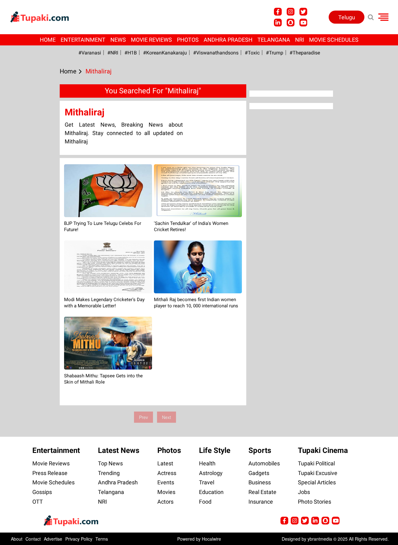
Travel (206, 482)
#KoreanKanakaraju (165, 53)
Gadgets (258, 473)
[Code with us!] (290, 22)
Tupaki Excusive (317, 473)
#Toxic (252, 53)
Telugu (346, 17)
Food (205, 501)
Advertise (53, 539)
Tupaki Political (316, 463)
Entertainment (83, 39)
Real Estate (262, 492)
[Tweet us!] (290, 12)
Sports (259, 450)
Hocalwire (211, 539)
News (118, 39)
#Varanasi (89, 53)
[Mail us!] (303, 22)
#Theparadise (304, 53)
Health (207, 463)
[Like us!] (278, 12)
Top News (110, 463)
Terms (101, 539)
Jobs (304, 492)
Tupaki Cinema (323, 450)
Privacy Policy (78, 539)
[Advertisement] (28, 202)
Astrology (211, 473)
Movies (166, 492)
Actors (165, 501)
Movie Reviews (151, 39)
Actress (166, 473)
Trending (109, 473)
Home (48, 39)
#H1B (130, 53)
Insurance (260, 501)
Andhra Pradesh (228, 39)
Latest (165, 463)
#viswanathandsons (215, 53)
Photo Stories (314, 501)
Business (259, 482)
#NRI (112, 53)
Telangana (273, 39)
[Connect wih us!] (278, 22)
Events (165, 482)
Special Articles (317, 482)
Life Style (214, 450)
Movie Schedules (334, 39)
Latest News (118, 450)
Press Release (49, 473)
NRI (299, 39)
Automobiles (264, 463)
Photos (188, 39)
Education (211, 492)
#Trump (274, 53)
